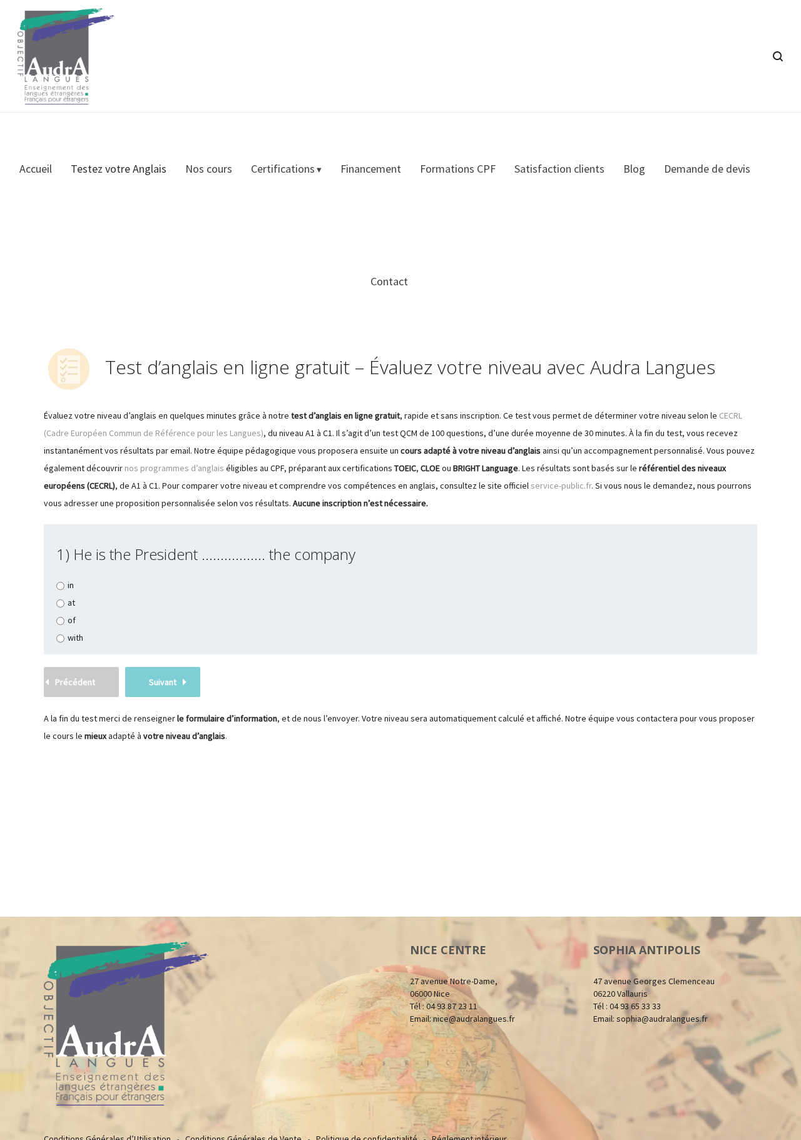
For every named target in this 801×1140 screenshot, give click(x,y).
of (72, 620)
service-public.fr (561, 485)
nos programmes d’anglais (174, 468)
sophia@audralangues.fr (662, 1018)
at (71, 603)
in (71, 585)
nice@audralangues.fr (474, 1018)
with (75, 638)
